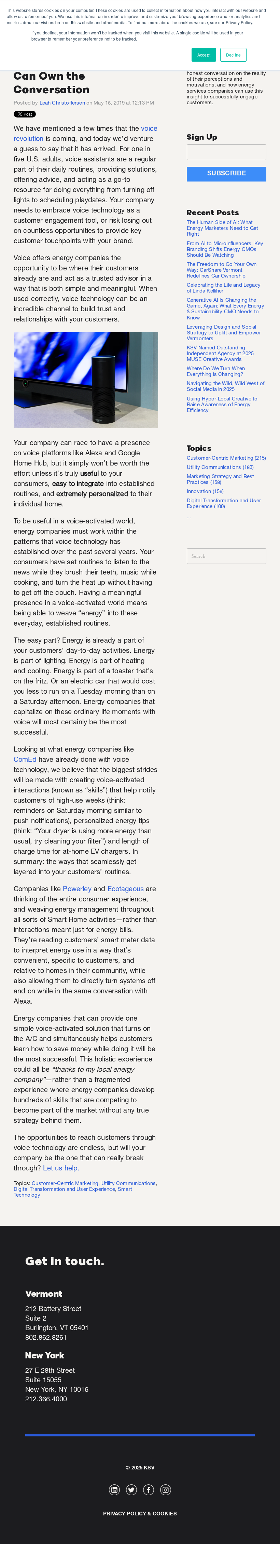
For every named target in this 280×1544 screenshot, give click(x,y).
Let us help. (61, 1169)
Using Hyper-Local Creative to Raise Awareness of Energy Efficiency (222, 405)
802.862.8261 (46, 1338)
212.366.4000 (46, 1400)
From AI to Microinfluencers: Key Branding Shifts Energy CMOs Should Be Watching (225, 249)
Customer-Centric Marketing (65, 1183)
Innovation (205, 491)
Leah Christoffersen (62, 103)
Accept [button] (203, 55)
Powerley (77, 889)
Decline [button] (233, 55)
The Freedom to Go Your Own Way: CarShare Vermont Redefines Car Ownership (221, 270)
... (189, 517)
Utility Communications (128, 1183)
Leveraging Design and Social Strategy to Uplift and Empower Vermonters (224, 333)
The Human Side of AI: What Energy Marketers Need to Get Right (222, 228)
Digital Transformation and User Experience (64, 1189)
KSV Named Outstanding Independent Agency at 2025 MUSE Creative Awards (220, 354)
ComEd (25, 760)
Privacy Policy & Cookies (140, 1514)
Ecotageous (126, 889)
